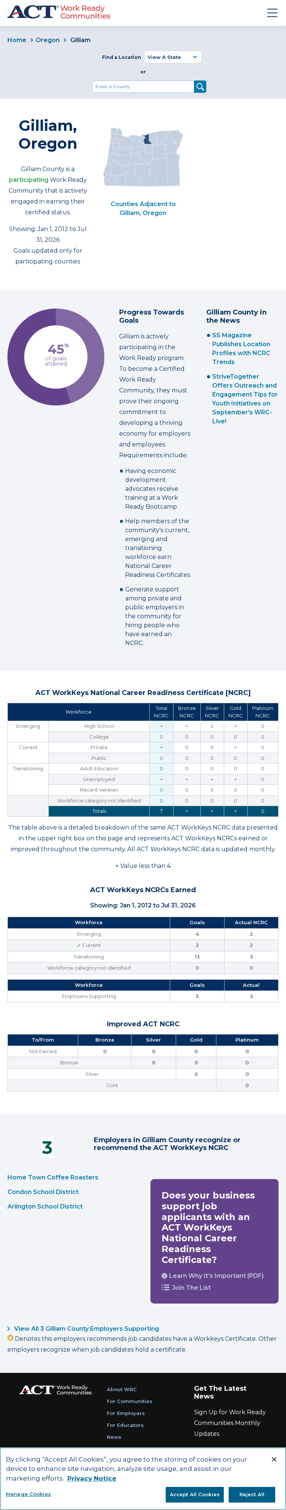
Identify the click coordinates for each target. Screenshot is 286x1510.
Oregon (48, 40)
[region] (143, 1478)
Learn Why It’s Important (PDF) (216, 1275)
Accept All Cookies (195, 1494)
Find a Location (121, 57)
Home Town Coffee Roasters (52, 1177)
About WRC (122, 1389)
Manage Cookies (28, 1494)
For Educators (125, 1425)
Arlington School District (45, 1206)
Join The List (191, 1287)
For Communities (129, 1401)
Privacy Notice (91, 1478)
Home (16, 40)
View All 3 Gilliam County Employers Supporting (86, 1328)
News (114, 1437)
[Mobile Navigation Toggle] (272, 13)
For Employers (126, 1413)
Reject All (251, 1494)
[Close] (274, 1459)
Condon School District (43, 1191)
